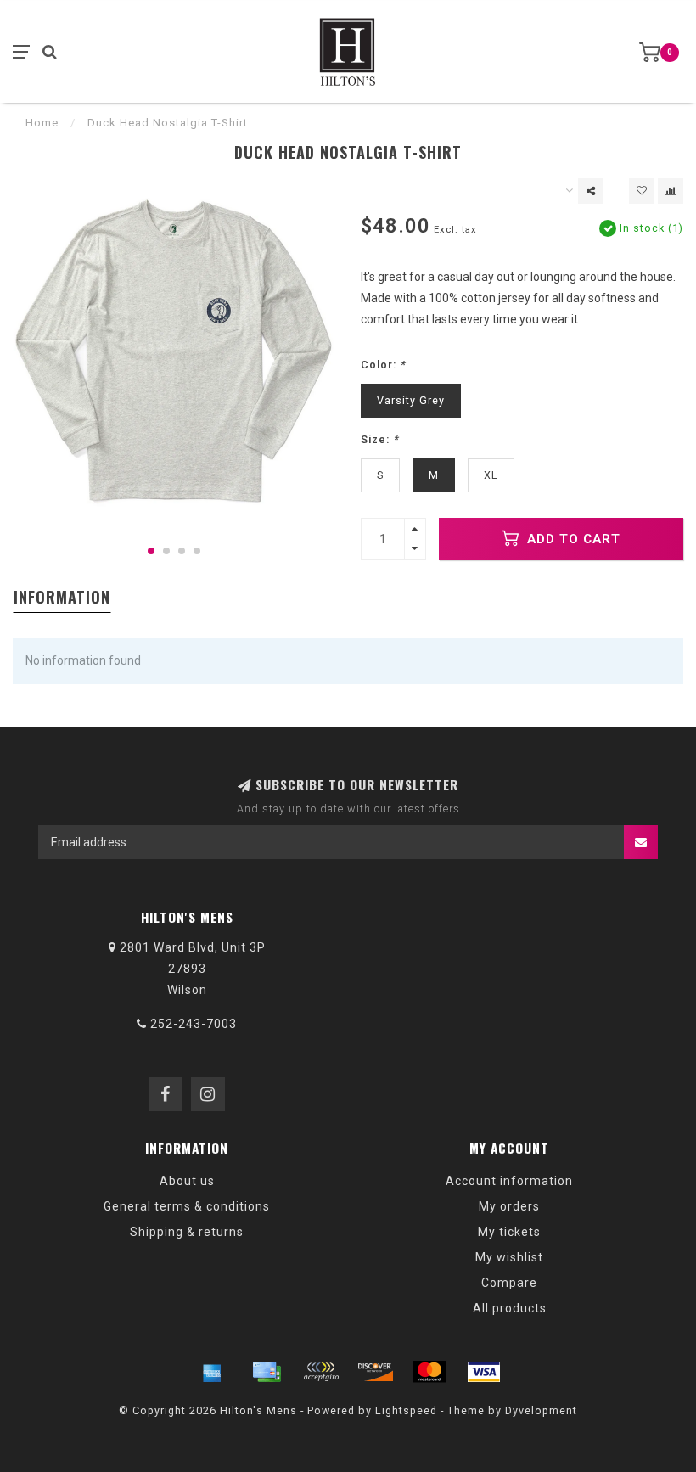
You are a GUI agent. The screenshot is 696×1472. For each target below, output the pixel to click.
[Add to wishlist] (641, 191)
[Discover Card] (375, 1372)
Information (62, 597)
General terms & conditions (187, 1206)
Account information (509, 1181)
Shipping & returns (187, 1232)
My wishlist (509, 1257)
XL (491, 475)
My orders (509, 1206)
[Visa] (484, 1372)
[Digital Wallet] (321, 1372)
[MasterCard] (429, 1372)
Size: (380, 439)
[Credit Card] (266, 1372)
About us (187, 1181)
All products (510, 1308)
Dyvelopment (541, 1410)
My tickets (509, 1232)
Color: (383, 364)
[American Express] (212, 1372)
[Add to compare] (670, 191)
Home (42, 122)
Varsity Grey (411, 400)
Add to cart (571, 539)
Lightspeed (406, 1410)
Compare (509, 1282)
